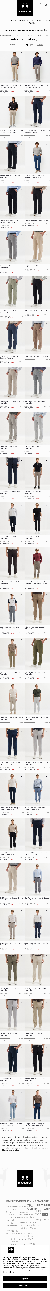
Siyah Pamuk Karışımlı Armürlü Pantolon (9, 221)
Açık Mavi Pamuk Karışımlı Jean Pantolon (11, 1124)
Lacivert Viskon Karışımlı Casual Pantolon (10, 808)
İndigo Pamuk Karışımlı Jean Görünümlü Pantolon (37, 1124)
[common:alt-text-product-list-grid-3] (27, 45)
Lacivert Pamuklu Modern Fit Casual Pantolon (37, 131)
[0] (46, 5)
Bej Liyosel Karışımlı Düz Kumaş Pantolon (10, 86)
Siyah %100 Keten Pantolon (37, 311)
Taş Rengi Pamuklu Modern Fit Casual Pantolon (12, 131)
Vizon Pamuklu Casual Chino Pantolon (35, 628)
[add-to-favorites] (21, 53)
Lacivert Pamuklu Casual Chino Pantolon (36, 853)
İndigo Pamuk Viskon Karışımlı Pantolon (34, 176)
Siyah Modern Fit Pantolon (36, 221)
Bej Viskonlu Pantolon (34, 266)
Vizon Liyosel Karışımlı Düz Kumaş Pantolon (36, 86)
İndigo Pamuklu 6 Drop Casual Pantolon (10, 357)
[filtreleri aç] (5, 45)
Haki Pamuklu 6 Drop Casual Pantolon (9, 312)
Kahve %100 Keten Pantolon (37, 356)
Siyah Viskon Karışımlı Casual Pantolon (9, 853)
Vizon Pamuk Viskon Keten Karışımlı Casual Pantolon (37, 583)
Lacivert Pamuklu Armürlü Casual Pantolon (36, 944)
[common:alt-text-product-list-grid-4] (31, 45)
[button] (8, 4)
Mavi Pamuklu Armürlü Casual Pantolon (35, 808)
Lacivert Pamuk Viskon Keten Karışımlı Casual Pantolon (10, 629)
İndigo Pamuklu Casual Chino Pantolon (10, 763)
